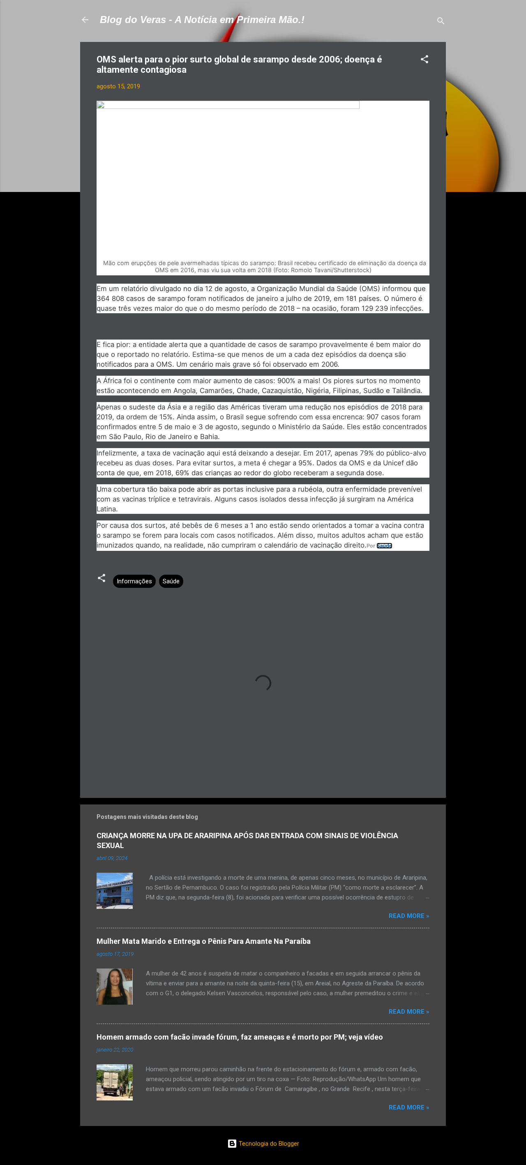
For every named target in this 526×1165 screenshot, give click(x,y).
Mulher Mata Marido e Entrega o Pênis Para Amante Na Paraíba (204, 941)
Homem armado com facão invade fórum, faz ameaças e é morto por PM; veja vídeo (240, 1037)
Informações (134, 581)
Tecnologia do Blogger (268, 1143)
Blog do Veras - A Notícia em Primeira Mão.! (202, 19)
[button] (424, 60)
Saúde (384, 546)
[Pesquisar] (441, 22)
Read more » (409, 916)
